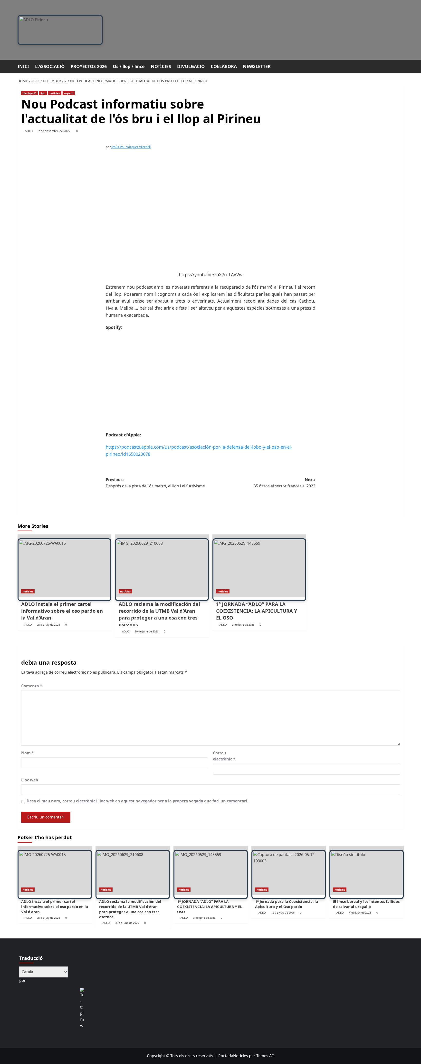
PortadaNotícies (233, 1055)
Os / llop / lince (129, 66)
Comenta (31, 686)
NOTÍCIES (161, 66)
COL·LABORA (224, 66)
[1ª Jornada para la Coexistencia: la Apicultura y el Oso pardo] (288, 870)
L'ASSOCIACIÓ (50, 66)
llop (42, 93)
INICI (23, 66)
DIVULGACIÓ (191, 66)
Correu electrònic (224, 756)
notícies (54, 93)
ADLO (29, 131)
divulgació (29, 93)
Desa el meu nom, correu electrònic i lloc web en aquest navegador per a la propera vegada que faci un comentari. (137, 801)
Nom (27, 753)
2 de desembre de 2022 (54, 131)
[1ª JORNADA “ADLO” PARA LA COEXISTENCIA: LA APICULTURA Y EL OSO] (259, 565)
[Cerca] (401, 65)
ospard (68, 93)
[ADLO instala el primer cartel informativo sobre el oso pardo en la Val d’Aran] (64, 565)
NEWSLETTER (257, 66)
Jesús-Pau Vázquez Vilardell (131, 147)
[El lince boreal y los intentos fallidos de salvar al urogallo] (366, 870)
